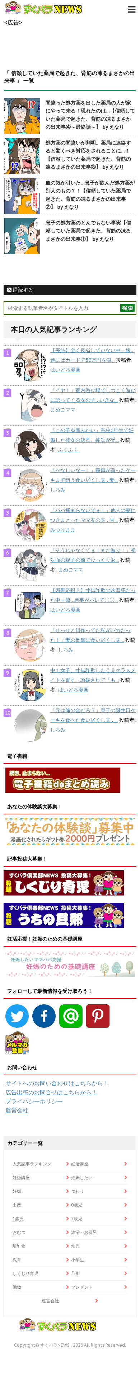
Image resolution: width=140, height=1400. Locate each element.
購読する (22, 289)
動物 (17, 1287)
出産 (17, 1205)
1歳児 (18, 1218)
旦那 (75, 1273)
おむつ (19, 1232)
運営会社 (16, 1110)
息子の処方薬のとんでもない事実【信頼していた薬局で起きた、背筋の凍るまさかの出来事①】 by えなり (88, 230)
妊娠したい (82, 1177)
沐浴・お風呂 (84, 1232)
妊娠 (17, 1191)
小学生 (77, 1259)
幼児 (75, 1246)
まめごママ (62, 409)
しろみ (57, 489)
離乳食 (19, 1246)
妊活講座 (79, 1163)
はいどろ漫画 (65, 369)
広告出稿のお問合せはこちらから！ (51, 1092)
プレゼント (82, 1287)
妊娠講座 (21, 1177)
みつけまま (62, 529)
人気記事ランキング (32, 1163)
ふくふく (68, 449)
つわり (77, 1191)
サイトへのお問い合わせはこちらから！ (57, 1083)
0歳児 (76, 1205)
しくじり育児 (25, 1273)
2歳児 (76, 1218)
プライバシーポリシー (34, 1101)
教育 (17, 1259)
